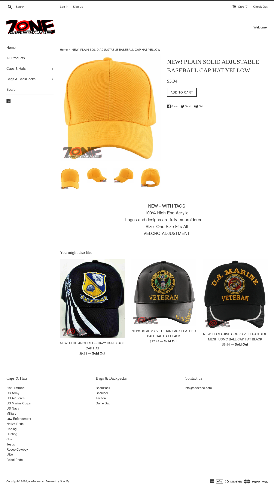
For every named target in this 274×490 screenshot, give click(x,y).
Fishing (11, 428)
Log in (64, 6)
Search (11, 89)
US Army (12, 393)
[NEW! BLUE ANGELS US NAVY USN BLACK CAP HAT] (92, 298)
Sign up (78, 6)
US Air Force (15, 398)
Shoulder (102, 393)
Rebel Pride (14, 459)
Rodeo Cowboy (17, 449)
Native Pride (15, 423)
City (9, 439)
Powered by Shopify (57, 481)
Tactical (101, 398)
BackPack (103, 387)
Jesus (10, 444)
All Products (15, 57)
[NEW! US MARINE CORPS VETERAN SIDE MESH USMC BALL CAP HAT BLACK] (235, 294)
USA (9, 454)
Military (11, 413)
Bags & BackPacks (30, 78)
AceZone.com (36, 481)
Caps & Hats (30, 68)
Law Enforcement (18, 418)
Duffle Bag (103, 403)
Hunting (11, 434)
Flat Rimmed (15, 387)
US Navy (12, 408)
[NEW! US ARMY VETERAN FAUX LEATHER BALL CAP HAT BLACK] (163, 292)
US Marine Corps (18, 403)
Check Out (260, 6)
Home (11, 47)
